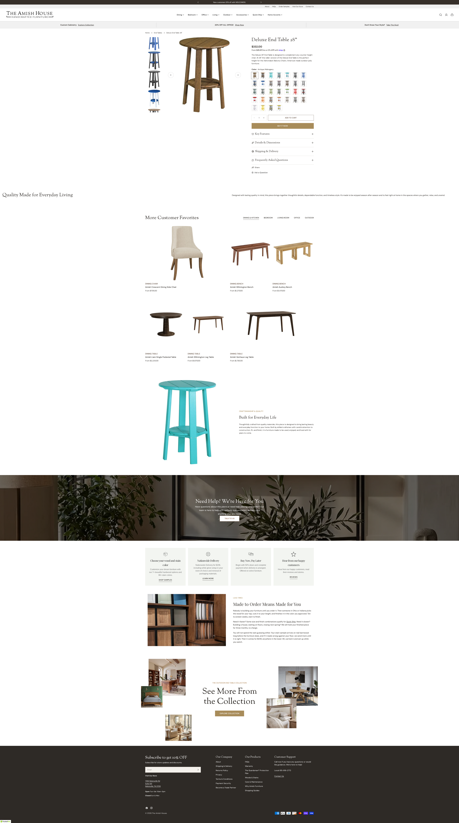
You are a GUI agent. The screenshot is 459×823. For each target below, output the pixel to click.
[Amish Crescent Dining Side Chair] (187, 253)
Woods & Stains (251, 777)
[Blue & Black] (255, 84)
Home (147, 33)
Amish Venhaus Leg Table (242, 357)
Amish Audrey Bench (282, 287)
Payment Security (223, 783)
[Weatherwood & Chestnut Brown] (303, 100)
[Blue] (303, 75)
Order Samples (284, 6)
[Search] (440, 14)
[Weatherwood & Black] (295, 100)
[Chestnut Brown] (287, 84)
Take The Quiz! (392, 25)
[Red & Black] (303, 92)
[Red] (295, 92)
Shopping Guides (252, 790)
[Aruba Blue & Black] (279, 75)
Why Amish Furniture (254, 786)
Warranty (249, 766)
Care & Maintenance (253, 782)
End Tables (158, 33)
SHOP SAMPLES (165, 580)
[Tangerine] (263, 100)
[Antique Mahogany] (255, 75)
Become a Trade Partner (226, 787)
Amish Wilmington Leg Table (201, 357)
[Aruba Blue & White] (287, 75)
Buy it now (282, 126)
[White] (255, 108)
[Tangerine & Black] (271, 100)
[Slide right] (238, 75)
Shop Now (239, 25)
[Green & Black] (263, 92)
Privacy (219, 775)
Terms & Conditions (224, 779)
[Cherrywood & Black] (279, 84)
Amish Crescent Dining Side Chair (160, 287)
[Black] (295, 75)
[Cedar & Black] (271, 84)
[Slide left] (171, 75)
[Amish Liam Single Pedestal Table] (165, 323)
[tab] (251, 218)
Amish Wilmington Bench (241, 287)
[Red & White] (255, 100)
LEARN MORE (208, 578)
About (267, 6)
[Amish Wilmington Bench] (250, 253)
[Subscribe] (198, 769)
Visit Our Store (297, 6)
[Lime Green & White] (287, 92)
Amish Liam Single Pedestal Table (160, 357)
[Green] (255, 92)
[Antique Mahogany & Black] (263, 75)
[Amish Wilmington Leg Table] (208, 323)
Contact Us (310, 6)
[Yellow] (263, 108)
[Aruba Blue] (271, 75)
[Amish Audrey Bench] (293, 253)
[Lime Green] (271, 92)
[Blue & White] (263, 84)
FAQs (274, 6)
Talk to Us (230, 518)
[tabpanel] (229, 294)
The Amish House (159, 813)
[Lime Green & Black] (279, 92)
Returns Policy (222, 770)
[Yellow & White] (279, 108)
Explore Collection (86, 25)
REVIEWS (294, 577)
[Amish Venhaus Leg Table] (272, 323)
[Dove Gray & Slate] (303, 84)
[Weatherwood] (287, 100)
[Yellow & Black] (271, 108)
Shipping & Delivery (224, 766)
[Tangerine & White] (279, 100)
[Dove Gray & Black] (295, 84)
